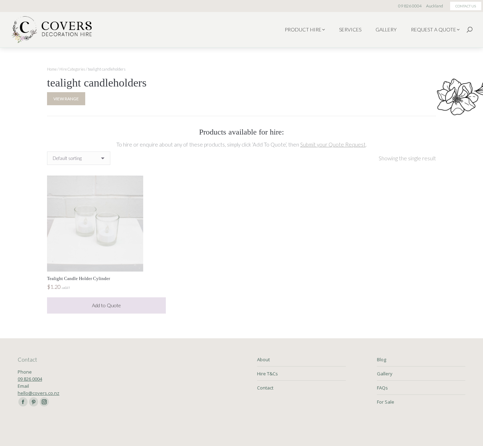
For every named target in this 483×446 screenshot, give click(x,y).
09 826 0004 (30, 379)
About (263, 359)
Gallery (384, 373)
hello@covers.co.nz (38, 393)
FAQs (382, 388)
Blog (381, 359)
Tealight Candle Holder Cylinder (78, 278)
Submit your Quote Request (333, 144)
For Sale (385, 402)
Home (52, 69)
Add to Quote (106, 305)
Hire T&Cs (267, 373)
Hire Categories (72, 69)
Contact (265, 388)
